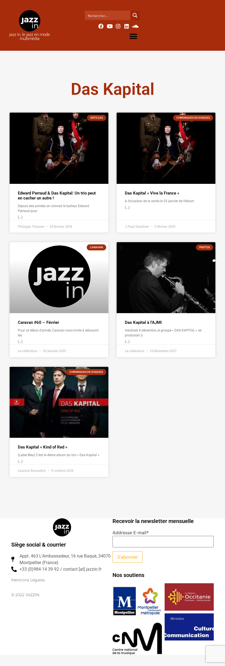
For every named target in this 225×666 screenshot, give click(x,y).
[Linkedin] (127, 26)
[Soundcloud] (135, 26)
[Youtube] (109, 26)
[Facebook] (101, 26)
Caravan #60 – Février (38, 322)
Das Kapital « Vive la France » (152, 193)
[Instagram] (118, 26)
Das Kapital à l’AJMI (143, 322)
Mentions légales (28, 580)
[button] (133, 36)
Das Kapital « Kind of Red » (42, 447)
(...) (20, 217)
